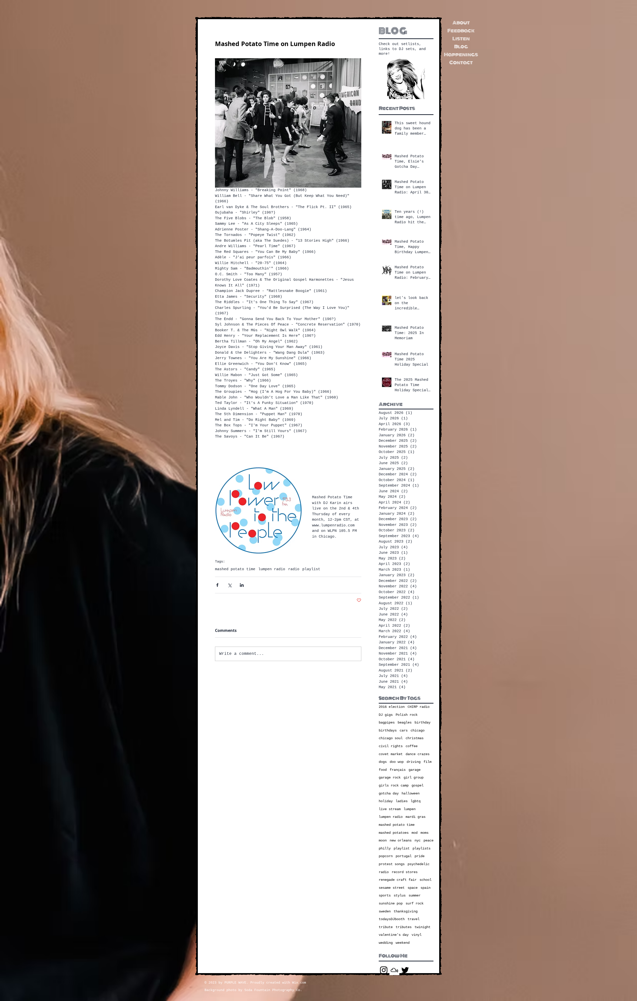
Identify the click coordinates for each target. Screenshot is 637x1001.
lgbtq (416, 801)
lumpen (410, 809)
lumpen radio (271, 569)
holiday (386, 801)
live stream (390, 809)
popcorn (386, 856)
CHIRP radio (418, 707)
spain (425, 888)
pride (420, 856)
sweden (385, 911)
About (461, 22)
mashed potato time (235, 569)
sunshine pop (391, 903)
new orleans (401, 840)
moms (424, 833)
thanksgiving (406, 911)
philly (385, 848)
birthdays (388, 730)
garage (415, 770)
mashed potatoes (394, 833)
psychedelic (418, 864)
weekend (403, 943)
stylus (400, 895)
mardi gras (415, 817)
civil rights (391, 746)
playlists (421, 848)
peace (428, 840)
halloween (411, 793)
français (398, 770)
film (427, 762)
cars (404, 730)
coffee (412, 746)
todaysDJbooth (392, 919)
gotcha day (389, 793)
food (383, 770)
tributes (404, 927)
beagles (405, 722)
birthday (422, 722)
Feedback (461, 30)
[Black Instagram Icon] (384, 970)
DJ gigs (386, 715)
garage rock (390, 777)
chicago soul (391, 738)
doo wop (397, 762)
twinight (422, 927)
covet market (391, 754)
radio (293, 569)
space (413, 888)
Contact (461, 62)
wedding (386, 943)
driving (414, 762)
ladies (402, 801)
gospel (418, 785)
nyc (418, 840)
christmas (415, 738)
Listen (461, 38)
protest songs (392, 864)
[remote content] (288, 453)
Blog (461, 46)
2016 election (392, 707)
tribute (386, 927)
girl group (414, 777)
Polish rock (407, 715)
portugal (404, 856)
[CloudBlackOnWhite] (394, 970)
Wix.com (299, 983)
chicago (418, 730)
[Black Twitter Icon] (405, 970)
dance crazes (417, 754)
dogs (383, 762)
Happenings (461, 54)
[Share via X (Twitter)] (229, 585)
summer (415, 895)
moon (383, 840)
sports (385, 895)
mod (415, 833)
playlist (311, 569)
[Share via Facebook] (217, 585)
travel (414, 919)
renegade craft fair (398, 880)
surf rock (415, 903)
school (425, 880)
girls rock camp (394, 785)
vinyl (417, 935)
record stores (405, 872)
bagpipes (387, 722)
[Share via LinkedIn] (241, 585)
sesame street (392, 888)
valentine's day (394, 935)
